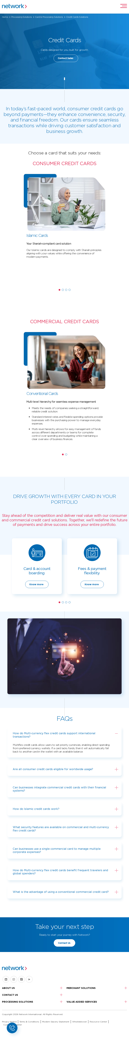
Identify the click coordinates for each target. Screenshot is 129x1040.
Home (5, 17)
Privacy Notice (9, 1021)
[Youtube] (29, 979)
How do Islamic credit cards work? (36, 809)
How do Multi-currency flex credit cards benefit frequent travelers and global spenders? (60, 872)
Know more (36, 584)
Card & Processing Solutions (49, 17)
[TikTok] (21, 979)
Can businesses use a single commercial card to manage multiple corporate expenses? (57, 850)
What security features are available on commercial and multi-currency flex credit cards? (61, 829)
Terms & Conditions (29, 1021)
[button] (59, 290)
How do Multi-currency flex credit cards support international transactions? (54, 735)
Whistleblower (79, 1021)
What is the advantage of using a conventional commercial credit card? (61, 891)
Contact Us (64, 942)
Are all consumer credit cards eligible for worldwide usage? (53, 769)
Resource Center (98, 1021)
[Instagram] (13, 979)
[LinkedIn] (6, 979)
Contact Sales (65, 58)
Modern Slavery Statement (55, 1021)
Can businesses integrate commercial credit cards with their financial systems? (59, 789)
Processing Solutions (21, 17)
